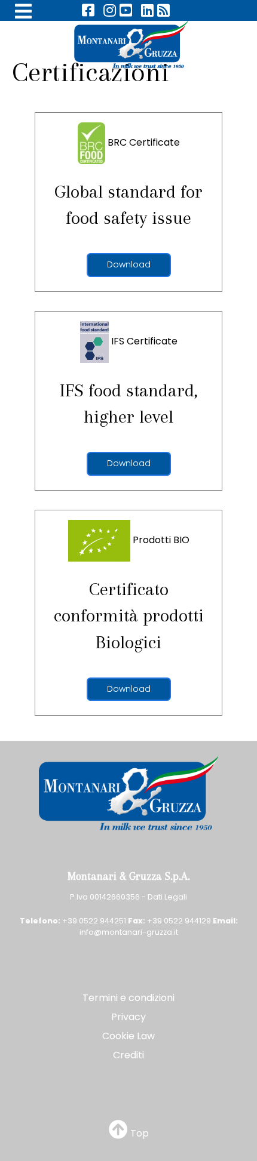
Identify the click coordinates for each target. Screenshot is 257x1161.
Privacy (128, 1017)
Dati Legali (167, 897)
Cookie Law (128, 1036)
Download (129, 264)
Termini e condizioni (128, 998)
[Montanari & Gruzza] (128, 44)
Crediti (128, 1055)
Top (138, 1133)
